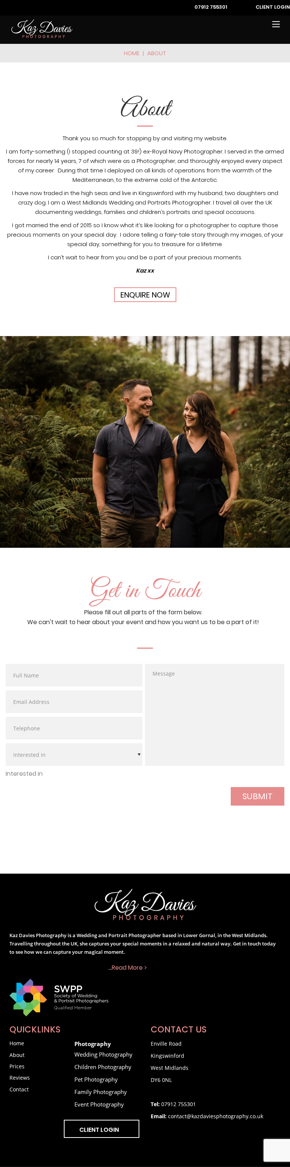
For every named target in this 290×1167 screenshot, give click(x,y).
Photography (92, 1044)
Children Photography (102, 1067)
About (17, 1055)
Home (131, 54)
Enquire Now (145, 296)
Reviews (19, 1077)
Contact (19, 1089)
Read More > (129, 968)
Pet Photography (96, 1079)
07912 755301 (210, 7)
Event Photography (99, 1104)
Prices (17, 1066)
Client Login (273, 7)
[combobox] (24, 774)
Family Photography (100, 1092)
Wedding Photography (103, 1054)
